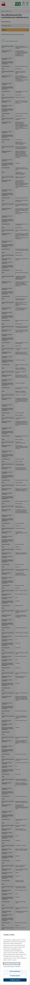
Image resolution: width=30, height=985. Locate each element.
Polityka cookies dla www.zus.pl (11, 963)
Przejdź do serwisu (15, 980)
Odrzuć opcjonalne (15, 971)
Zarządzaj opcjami (15, 975)
